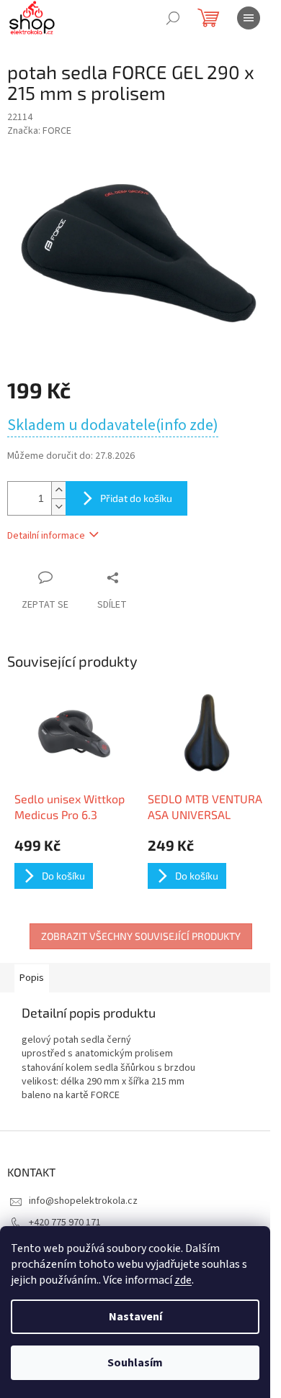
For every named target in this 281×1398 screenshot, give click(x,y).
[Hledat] (173, 18)
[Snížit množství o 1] (58, 506)
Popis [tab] (31, 978)
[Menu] (248, 18)
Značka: (39, 131)
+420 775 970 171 (65, 1222)
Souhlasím (135, 1363)
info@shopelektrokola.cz (83, 1201)
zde (183, 1280)
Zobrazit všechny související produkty (141, 936)
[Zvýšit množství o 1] (58, 490)
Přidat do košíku (136, 498)
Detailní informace (46, 536)
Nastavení (135, 1317)
